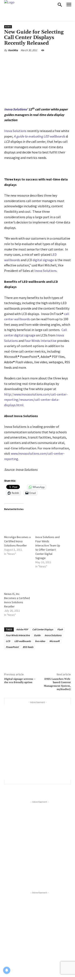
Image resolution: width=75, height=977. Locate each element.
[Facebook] (21, 60)
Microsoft (54, 641)
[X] (31, 60)
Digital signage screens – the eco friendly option (19, 680)
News (8, 26)
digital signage (43, 260)
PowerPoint (12, 647)
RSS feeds (28, 647)
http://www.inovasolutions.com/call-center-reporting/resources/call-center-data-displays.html (36, 399)
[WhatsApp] (51, 60)
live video (40, 641)
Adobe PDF (22, 629)
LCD (8, 641)
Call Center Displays (42, 629)
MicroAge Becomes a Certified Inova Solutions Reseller (17, 541)
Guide (37, 635)
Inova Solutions (15, 131)
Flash (60, 629)
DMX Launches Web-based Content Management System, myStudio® (57, 684)
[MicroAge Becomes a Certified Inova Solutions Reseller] (17, 522)
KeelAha (13, 50)
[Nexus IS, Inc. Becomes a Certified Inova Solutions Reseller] (17, 579)
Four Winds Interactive (40, 341)
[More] (60, 60)
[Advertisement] (37, 742)
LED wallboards (54, 136)
